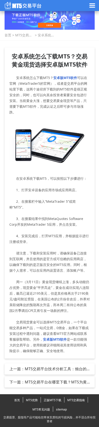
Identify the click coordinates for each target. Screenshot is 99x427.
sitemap (61, 409)
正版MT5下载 (52, 400)
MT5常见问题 (41, 409)
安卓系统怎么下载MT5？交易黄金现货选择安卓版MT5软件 (46, 35)
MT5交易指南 (23, 35)
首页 (8, 35)
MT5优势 (32, 400)
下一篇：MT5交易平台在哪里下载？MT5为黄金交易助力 (48, 382)
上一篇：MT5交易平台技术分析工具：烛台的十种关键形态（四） (48, 368)
